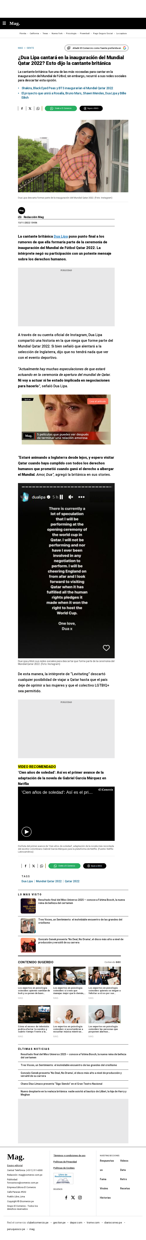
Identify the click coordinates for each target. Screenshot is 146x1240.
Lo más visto (30, 894)
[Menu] (6, 23)
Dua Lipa (27, 881)
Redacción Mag (34, 217)
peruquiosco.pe (16, 1229)
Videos (124, 1160)
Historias (105, 1197)
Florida (23, 33)
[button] (27, 832)
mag (32, 1229)
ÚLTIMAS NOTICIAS (34, 1049)
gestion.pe (59, 1222)
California (34, 33)
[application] (66, 814)
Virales (104, 1188)
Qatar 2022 (72, 881)
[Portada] (15, 1163)
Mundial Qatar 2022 (49, 881)
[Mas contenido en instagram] (79, 1197)
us (101, 1170)
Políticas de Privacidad (65, 1162)
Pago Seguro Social (103, 33)
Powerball (85, 33)
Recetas (125, 1188)
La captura (121, 33)
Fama (103, 1179)
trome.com (93, 1222)
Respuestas (107, 1160)
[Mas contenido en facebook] (66, 1197)
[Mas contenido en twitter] (73, 1197)
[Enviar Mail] (20, 217)
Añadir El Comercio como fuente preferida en (97, 48)
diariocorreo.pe (113, 1222)
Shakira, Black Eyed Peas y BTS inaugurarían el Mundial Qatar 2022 (67, 88)
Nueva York (57, 33)
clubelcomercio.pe (38, 1222)
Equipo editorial (15, 1165)
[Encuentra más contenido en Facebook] (22, 108)
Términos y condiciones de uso (69, 1155)
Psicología (71, 33)
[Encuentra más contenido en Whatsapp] (38, 108)
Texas (45, 33)
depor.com (76, 1222)
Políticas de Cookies (64, 1168)
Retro (123, 1179)
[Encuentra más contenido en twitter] (30, 108)
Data (123, 1170)
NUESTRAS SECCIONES (109, 1156)
